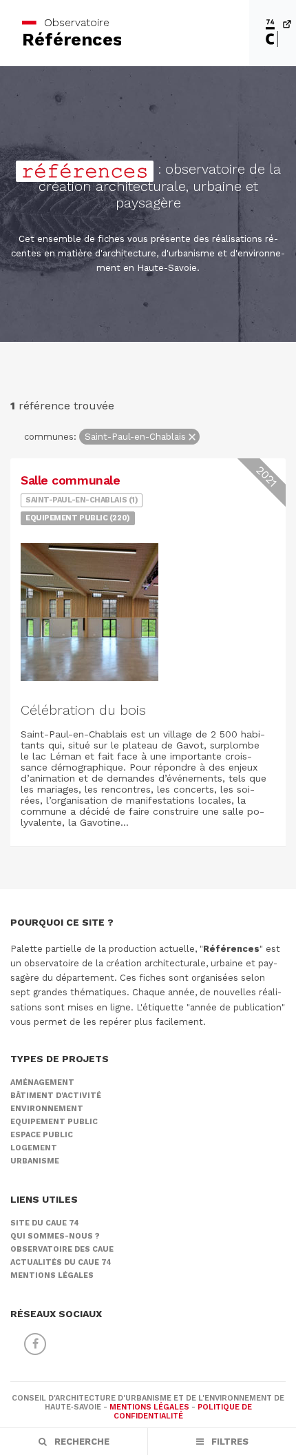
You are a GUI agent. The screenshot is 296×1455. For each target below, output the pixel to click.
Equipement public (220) (77, 517)
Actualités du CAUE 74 (61, 1262)
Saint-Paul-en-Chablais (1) (81, 500)
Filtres (229, 1441)
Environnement (46, 1108)
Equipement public (54, 1121)
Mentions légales (52, 1275)
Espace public (41, 1134)
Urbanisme (34, 1161)
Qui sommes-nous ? (55, 1236)
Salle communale (70, 480)
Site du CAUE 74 (44, 1223)
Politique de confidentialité (183, 1412)
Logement (33, 1147)
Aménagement (42, 1082)
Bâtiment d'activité (55, 1095)
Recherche (80, 1441)
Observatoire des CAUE (62, 1249)
